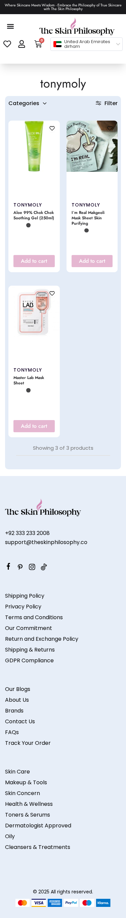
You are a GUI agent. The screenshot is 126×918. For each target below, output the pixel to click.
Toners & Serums (27, 815)
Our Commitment (28, 628)
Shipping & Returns (30, 650)
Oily (10, 836)
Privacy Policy (23, 606)
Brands (14, 711)
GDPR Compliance (29, 660)
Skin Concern (22, 793)
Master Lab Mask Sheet (28, 380)
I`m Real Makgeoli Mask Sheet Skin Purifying (88, 218)
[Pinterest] (20, 568)
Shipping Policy (24, 596)
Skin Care (17, 771)
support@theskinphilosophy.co (46, 542)
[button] (10, 26)
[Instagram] (32, 568)
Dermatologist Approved (38, 825)
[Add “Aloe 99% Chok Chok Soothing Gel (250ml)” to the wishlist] (52, 129)
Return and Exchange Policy (41, 639)
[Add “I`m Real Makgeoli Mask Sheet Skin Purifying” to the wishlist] (110, 129)
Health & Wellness (29, 804)
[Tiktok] (44, 568)
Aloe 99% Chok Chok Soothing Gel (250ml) (33, 215)
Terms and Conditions (34, 617)
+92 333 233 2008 (27, 533)
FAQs (12, 732)
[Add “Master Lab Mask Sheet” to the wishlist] (52, 294)
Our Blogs (17, 689)
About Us (17, 700)
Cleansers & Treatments (37, 847)
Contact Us (20, 721)
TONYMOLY (27, 204)
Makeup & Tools (26, 782)
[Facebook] (8, 567)
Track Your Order (28, 743)
